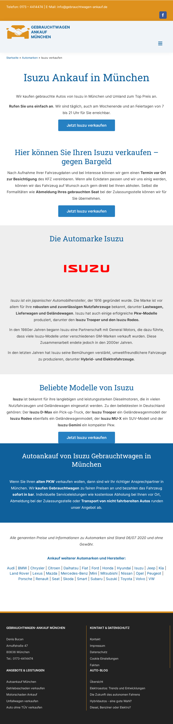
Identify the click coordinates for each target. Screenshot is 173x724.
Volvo (140, 579)
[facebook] (163, 15)
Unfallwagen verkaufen (22, 701)
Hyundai (124, 568)
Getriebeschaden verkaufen (25, 688)
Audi (11, 568)
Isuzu (138, 568)
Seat (56, 579)
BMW (22, 568)
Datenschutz (98, 652)
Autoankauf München (21, 681)
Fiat (85, 568)
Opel (140, 573)
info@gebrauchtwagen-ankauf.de (82, 7)
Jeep (151, 568)
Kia (161, 568)
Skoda (68, 579)
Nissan (126, 573)
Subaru (97, 579)
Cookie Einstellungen (104, 658)
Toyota (126, 579)
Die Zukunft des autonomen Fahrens (115, 694)
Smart (82, 579)
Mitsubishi (109, 573)
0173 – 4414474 (31, 7)
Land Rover (19, 573)
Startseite (12, 57)
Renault (42, 579)
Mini (93, 573)
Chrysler (37, 568)
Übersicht (96, 681)
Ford (95, 568)
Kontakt (95, 639)
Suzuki (111, 579)
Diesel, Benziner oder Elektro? (110, 707)
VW (152, 579)
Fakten (94, 665)
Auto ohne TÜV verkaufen (24, 707)
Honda (108, 568)
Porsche (25, 579)
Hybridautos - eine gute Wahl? (111, 701)
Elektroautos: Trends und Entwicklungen (117, 688)
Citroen (54, 568)
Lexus (37, 573)
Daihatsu (71, 568)
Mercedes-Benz (74, 573)
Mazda (51, 573)
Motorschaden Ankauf (21, 694)
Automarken (30, 57)
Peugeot (154, 573)
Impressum (97, 645)
